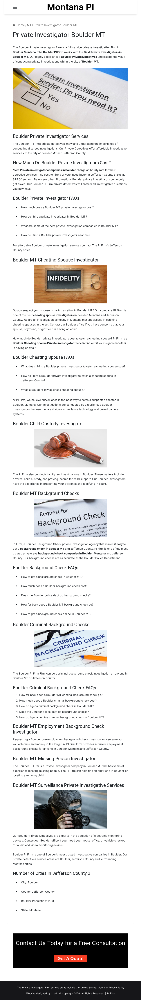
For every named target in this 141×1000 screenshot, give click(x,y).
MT (29, 25)
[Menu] (15, 8)
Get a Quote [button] (70, 958)
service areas (58, 987)
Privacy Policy (116, 987)
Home (20, 25)
